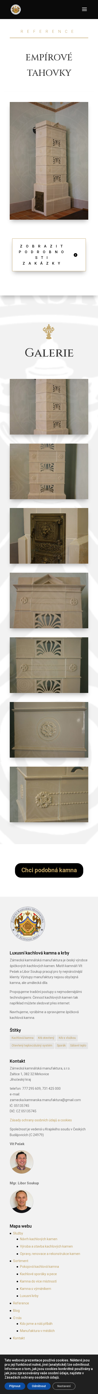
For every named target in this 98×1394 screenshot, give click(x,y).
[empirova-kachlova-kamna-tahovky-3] (49, 693)
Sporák (61, 1045)
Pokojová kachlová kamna (39, 1266)
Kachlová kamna (23, 1038)
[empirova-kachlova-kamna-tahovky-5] (49, 499)
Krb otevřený (46, 1038)
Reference (21, 1303)
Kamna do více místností (38, 1281)
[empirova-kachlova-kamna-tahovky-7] (49, 434)
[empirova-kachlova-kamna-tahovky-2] (49, 758)
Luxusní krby (29, 1296)
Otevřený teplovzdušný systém (32, 1045)
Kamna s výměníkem (35, 1289)
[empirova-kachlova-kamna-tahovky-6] (49, 564)
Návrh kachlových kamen (38, 1239)
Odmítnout (39, 1386)
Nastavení (64, 1386)
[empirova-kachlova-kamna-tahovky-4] (49, 628)
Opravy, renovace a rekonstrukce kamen (50, 1254)
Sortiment (20, 1261)
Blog (16, 1310)
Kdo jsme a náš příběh (36, 1324)
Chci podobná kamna (49, 870)
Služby (18, 1233)
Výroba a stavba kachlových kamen (46, 1246)
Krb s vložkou (67, 1038)
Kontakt (19, 1338)
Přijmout (14, 1386)
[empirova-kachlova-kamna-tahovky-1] (49, 822)
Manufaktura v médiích (37, 1331)
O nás (17, 1318)
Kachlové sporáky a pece (38, 1274)
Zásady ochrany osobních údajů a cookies (41, 1120)
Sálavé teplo (78, 1045)
